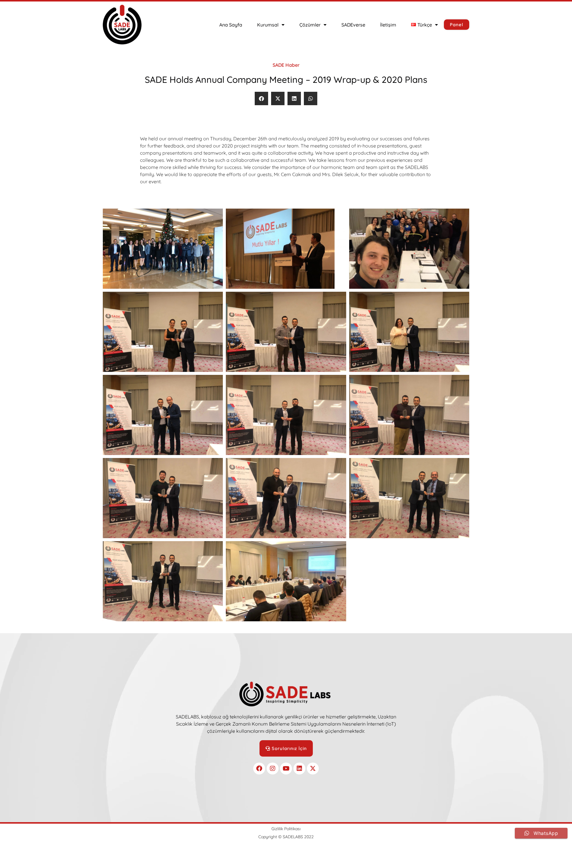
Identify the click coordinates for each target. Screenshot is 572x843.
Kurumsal (268, 25)
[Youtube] (286, 768)
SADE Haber (286, 65)
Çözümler (310, 25)
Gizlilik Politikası (286, 828)
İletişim (388, 25)
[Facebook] (259, 768)
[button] (261, 98)
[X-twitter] (313, 768)
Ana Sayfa (230, 25)
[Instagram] (273, 768)
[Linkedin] (299, 768)
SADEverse (353, 25)
